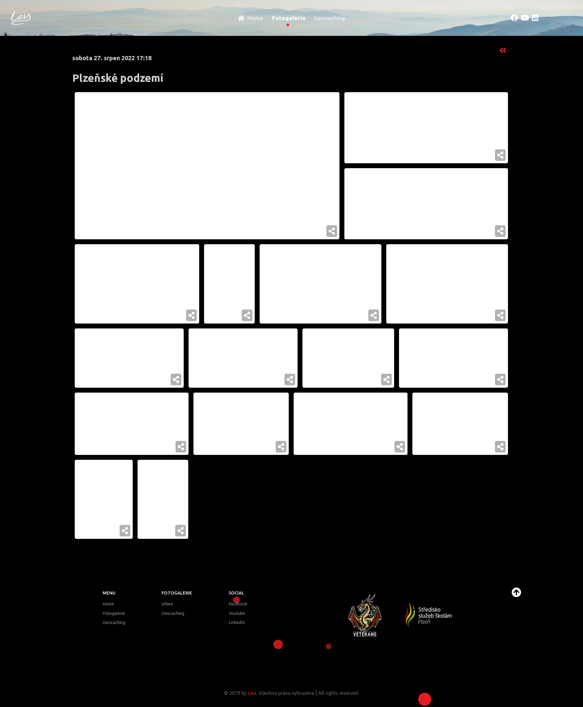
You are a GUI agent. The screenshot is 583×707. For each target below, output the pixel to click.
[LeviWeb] (21, 17)
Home (108, 603)
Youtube (237, 613)
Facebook (238, 603)
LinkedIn (237, 622)
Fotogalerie (114, 613)
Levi (252, 693)
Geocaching (114, 622)
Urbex (167, 603)
